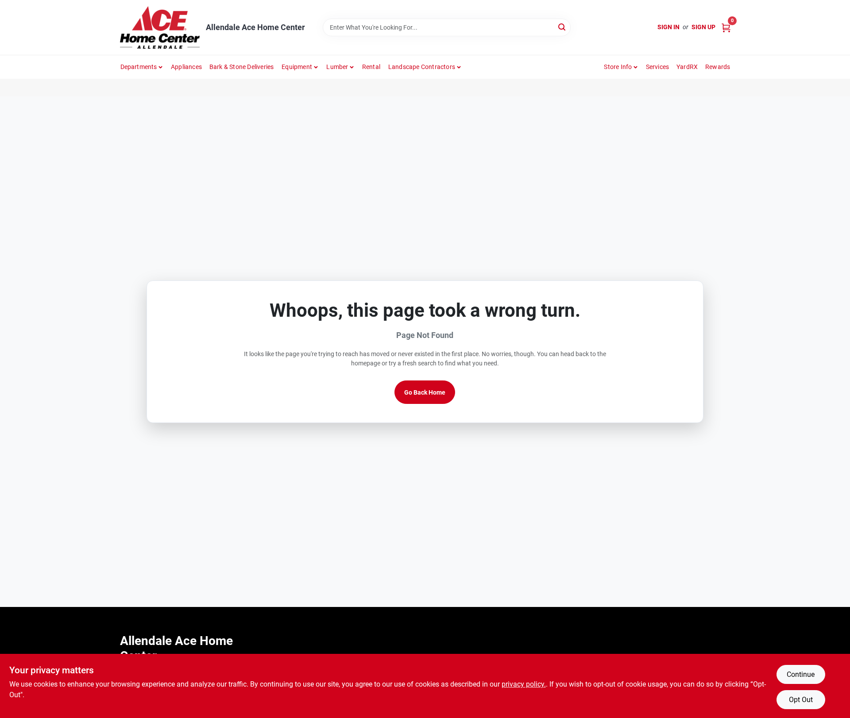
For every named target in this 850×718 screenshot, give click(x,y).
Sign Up (703, 27)
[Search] (562, 26)
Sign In (668, 27)
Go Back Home (424, 392)
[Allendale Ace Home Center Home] (160, 27)
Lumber (337, 66)
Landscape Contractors (421, 66)
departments (138, 66)
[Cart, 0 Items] (726, 27)
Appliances (186, 66)
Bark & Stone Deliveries (241, 66)
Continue (801, 674)
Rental (371, 66)
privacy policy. (524, 684)
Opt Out (801, 699)
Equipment (297, 66)
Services (657, 66)
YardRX (687, 66)
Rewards (717, 66)
